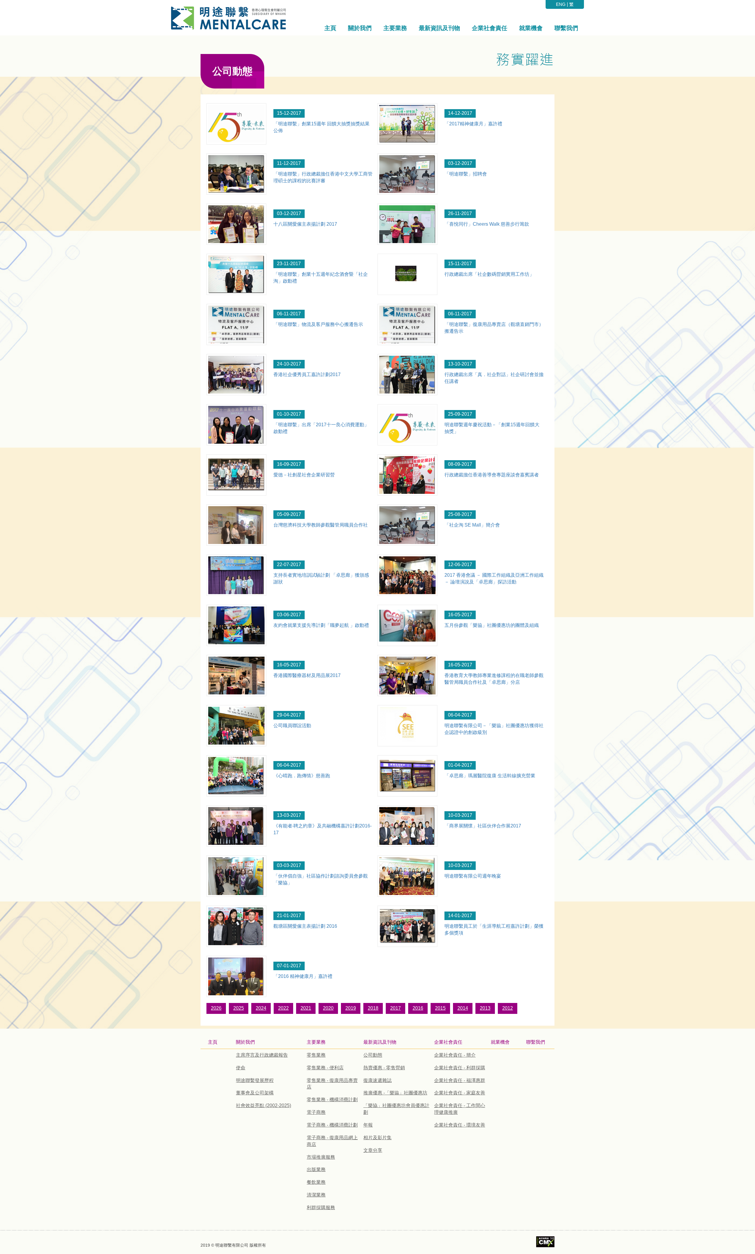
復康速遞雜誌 (377, 1080)
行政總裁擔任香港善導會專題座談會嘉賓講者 (491, 474)
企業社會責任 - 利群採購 (459, 1067)
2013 (485, 1008)
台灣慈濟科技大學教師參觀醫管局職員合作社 (320, 524)
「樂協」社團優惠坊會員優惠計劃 (396, 1109)
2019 (350, 1008)
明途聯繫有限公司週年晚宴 (472, 875)
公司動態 (372, 1055)
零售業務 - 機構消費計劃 (332, 1099)
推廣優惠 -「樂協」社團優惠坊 (395, 1092)
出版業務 (316, 1169)
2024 (261, 1008)
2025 (238, 1008)
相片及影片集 (377, 1137)
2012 (507, 1008)
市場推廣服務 (321, 1157)
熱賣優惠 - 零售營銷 (384, 1067)
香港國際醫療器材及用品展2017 (307, 675)
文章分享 (372, 1150)
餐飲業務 (316, 1182)
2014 (462, 1008)
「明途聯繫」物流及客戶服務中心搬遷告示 (318, 324)
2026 (216, 1008)
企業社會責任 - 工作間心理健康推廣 (459, 1109)
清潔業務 (316, 1194)
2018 (373, 1008)
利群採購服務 (321, 1207)
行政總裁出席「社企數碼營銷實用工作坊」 (489, 274)
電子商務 (316, 1112)
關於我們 (245, 1042)
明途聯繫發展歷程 (255, 1080)
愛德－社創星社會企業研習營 (304, 474)
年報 (368, 1124)
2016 (418, 1008)
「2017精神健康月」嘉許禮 (473, 123)
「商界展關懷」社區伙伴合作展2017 (482, 825)
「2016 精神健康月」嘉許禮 (302, 976)
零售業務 (316, 1055)
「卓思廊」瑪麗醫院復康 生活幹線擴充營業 (489, 775)
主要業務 (316, 1042)
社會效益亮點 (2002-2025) (263, 1105)
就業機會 (500, 1042)
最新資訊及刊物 (379, 1042)
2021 (306, 1008)
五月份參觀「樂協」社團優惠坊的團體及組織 (491, 625)
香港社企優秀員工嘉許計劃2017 (307, 374)
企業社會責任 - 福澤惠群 (459, 1080)
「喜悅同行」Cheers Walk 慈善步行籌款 (486, 224)
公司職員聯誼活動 (292, 725)
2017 (395, 1008)
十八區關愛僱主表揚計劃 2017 (305, 224)
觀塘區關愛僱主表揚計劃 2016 (305, 926)
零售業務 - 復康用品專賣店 (332, 1084)
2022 (283, 1008)
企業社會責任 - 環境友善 (459, 1124)
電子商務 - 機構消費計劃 (332, 1124)
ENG (561, 4)
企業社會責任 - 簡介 (455, 1055)
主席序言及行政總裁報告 (262, 1055)
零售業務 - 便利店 (325, 1067)
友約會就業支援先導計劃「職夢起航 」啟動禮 (321, 625)
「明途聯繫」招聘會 (465, 173)
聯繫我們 (535, 1042)
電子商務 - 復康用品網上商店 (332, 1141)
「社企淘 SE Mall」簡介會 (472, 524)
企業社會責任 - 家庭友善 (459, 1092)
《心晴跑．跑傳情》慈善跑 (301, 775)
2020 (328, 1008)
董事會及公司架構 (255, 1092)
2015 (440, 1008)
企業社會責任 (448, 1042)
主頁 (212, 1042)
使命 (240, 1067)
